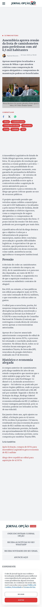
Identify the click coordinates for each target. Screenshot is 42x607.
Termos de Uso (29, 587)
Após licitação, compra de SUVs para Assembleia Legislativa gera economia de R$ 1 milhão (20, 450)
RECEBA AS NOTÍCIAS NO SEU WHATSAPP (21, 543)
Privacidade (17, 587)
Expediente (9, 566)
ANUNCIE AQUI (21, 557)
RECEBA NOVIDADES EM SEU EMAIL (21, 551)
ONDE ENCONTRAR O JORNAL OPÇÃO (21, 534)
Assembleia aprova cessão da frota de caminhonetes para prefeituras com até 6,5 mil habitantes (20, 45)
